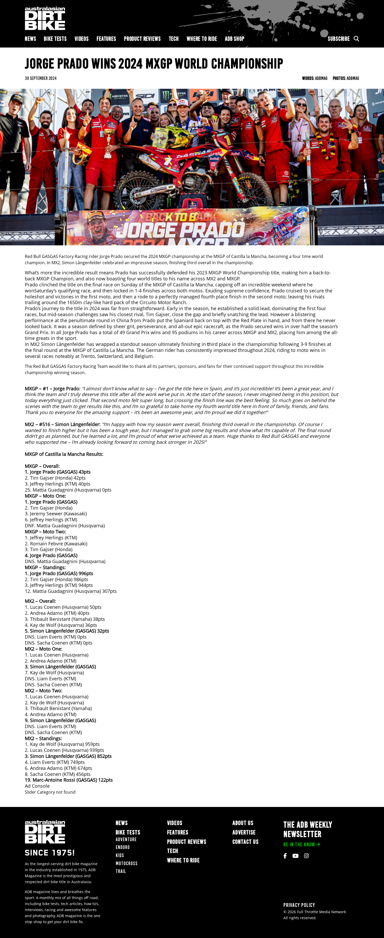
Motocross (127, 863)
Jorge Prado (111, 256)
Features (106, 38)
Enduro (123, 847)
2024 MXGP (159, 256)
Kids (120, 855)
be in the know (299, 844)
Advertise (244, 832)
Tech (174, 38)
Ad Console (37, 786)
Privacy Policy (299, 905)
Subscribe (339, 38)
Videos (82, 38)
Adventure (126, 839)
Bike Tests (55, 38)
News (30, 38)
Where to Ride (202, 38)
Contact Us (245, 842)
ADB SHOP (235, 38)
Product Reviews (142, 38)
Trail (121, 871)
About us (242, 823)
